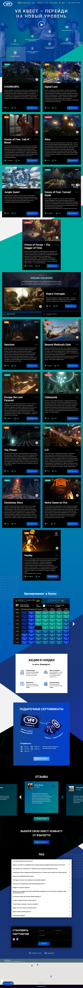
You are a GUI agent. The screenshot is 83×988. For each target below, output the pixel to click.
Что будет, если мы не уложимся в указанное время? (29, 880)
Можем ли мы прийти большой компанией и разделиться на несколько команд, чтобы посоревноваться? (39, 892)
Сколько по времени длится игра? (23, 876)
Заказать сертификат (41, 758)
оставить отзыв (41, 818)
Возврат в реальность (41, 842)
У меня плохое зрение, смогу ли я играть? (26, 904)
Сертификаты (40, 2)
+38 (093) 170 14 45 (75, 2)
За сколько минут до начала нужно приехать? (27, 896)
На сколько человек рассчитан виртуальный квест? (29, 883)
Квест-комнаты (53, 2)
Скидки (33, 2)
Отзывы (46, 2)
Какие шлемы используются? (22, 911)
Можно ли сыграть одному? (21, 887)
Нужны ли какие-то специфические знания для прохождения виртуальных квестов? (39, 865)
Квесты (20, 2)
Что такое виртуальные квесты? (23, 861)
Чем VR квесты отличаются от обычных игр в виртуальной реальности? (35, 868)
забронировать (32, 108)
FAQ (60, 2)
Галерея (36, 86)
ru (64, 2)
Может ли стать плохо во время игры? (25, 908)
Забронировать (26, 2)
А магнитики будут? (19, 915)
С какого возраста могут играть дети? (24, 900)
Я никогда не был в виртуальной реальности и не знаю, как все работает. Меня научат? (40, 872)
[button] (63, 797)
